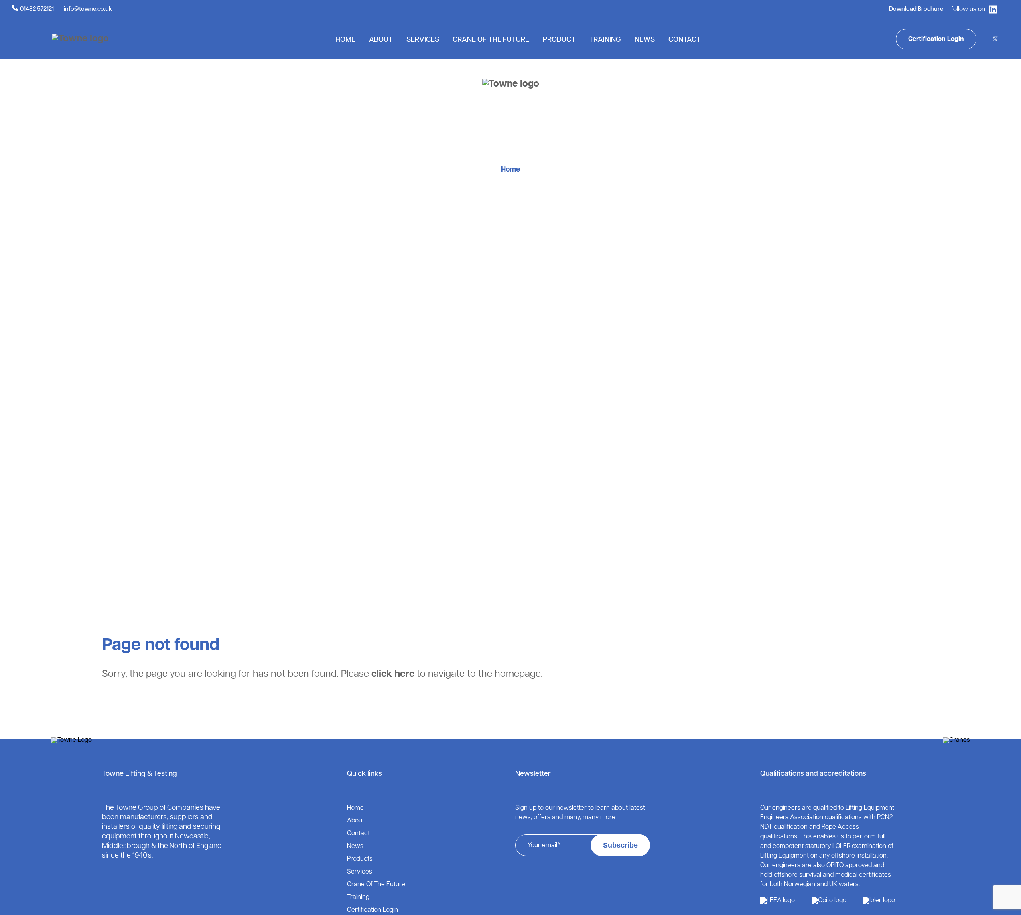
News (645, 40)
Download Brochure (916, 9)
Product (559, 40)
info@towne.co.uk (88, 9)
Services (422, 40)
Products (360, 859)
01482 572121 (37, 9)
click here (392, 674)
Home (345, 40)
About (381, 40)
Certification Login (936, 39)
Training (605, 40)
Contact (684, 40)
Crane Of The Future (491, 40)
